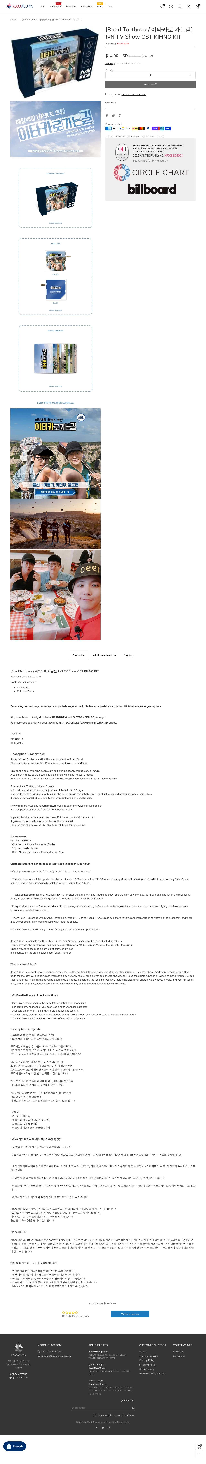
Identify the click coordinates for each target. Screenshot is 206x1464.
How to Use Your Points (152, 1373)
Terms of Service (148, 1355)
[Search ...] (179, 6)
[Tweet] (113, 116)
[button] (111, 75)
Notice (100, 6)
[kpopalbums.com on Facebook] (97, 1428)
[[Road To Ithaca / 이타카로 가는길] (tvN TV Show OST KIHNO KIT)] (55, 62)
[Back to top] (199, 1454)
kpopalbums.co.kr (18, 1377)
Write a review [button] (130, 1314)
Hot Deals (71, 6)
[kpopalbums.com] (18, 6)
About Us (178, 1351)
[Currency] (171, 6)
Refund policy (146, 1369)
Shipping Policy (147, 1364)
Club (110, 6)
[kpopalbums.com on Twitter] (103, 1428)
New (43, 6)
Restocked (86, 6)
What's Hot (55, 6)
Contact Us (179, 1355)
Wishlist (112, 102)
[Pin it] (120, 116)
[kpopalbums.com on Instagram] (109, 1428)
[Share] (106, 116)
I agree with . (128, 94)
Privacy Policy (147, 1360)
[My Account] (188, 6)
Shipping (110, 63)
